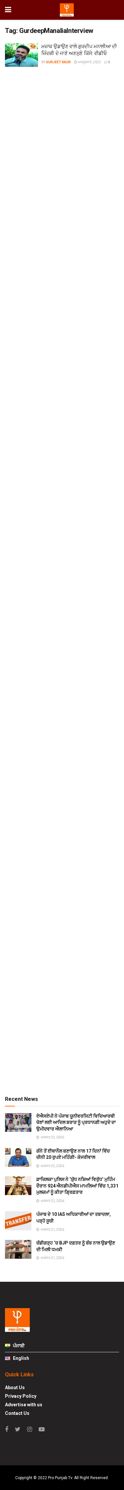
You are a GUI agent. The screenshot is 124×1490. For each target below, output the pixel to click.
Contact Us (17, 1413)
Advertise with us (23, 1404)
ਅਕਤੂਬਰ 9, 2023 (89, 62)
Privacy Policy (20, 1396)
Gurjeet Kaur (58, 62)
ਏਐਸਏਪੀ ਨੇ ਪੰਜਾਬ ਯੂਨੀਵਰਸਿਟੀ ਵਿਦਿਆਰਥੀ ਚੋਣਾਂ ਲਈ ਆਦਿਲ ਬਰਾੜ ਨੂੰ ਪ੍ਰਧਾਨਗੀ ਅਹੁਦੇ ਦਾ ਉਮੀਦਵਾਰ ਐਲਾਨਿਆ (76, 1122)
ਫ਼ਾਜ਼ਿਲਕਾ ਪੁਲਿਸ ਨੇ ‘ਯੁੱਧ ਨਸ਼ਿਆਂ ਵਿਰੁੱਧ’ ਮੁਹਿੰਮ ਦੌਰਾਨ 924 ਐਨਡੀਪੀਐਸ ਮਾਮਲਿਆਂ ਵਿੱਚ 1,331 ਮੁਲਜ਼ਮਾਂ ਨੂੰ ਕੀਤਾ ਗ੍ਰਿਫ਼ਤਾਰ (77, 1186)
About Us (15, 1387)
